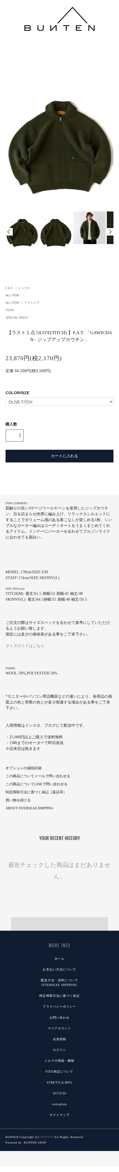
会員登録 (59, 1039)
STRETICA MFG (59, 1082)
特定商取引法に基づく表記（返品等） (36, 792)
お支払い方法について (59, 969)
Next (109, 232)
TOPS (10, 310)
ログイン (59, 1049)
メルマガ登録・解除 (59, 1060)
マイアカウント (59, 1028)
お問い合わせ (60, 1017)
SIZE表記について (59, 1071)
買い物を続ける (18, 800)
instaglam (59, 1104)
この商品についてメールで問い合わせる (38, 776)
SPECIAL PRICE (17, 317)
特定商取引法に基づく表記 (59, 995)
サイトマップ (60, 1114)
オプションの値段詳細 (24, 768)
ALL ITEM (12, 295)
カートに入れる (64, 455)
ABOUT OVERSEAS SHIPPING (29, 808)
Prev (9, 232)
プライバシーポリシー (59, 1006)
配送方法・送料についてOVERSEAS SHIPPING (59, 983)
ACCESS (59, 1093)
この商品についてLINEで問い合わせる (37, 784)
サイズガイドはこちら (25, 646)
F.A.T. (9, 288)
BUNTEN (47, 1137)
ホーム (59, 958)
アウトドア (32, 302)
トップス (24, 288)
